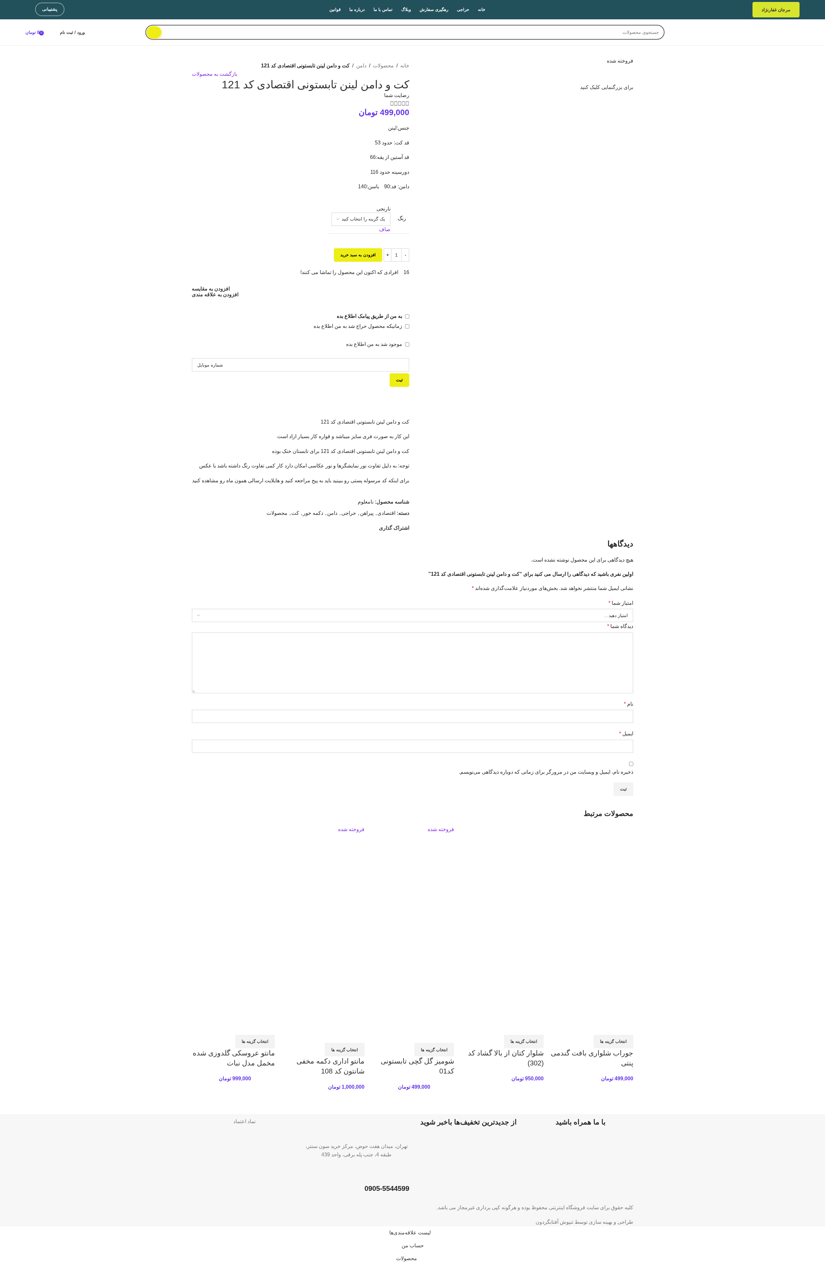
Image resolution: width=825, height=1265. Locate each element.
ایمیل (626, 733)
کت (295, 513)
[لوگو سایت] (761, 31)
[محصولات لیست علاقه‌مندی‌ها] (51, 32)
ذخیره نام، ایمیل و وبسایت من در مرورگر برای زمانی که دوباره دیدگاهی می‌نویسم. (546, 772)
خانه (404, 65)
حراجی (348, 513)
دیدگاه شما (620, 626)
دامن (361, 65)
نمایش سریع (608, 1027)
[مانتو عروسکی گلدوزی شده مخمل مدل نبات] (236, 873)
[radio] (361, 208)
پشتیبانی (49, 9)
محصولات (383, 65)
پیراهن (367, 513)
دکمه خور (313, 513)
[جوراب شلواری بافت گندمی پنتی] (594, 873)
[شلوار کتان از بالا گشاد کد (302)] (505, 873)
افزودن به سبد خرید (358, 254)
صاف (385, 229)
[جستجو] (154, 32)
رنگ (402, 218)
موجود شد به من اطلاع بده (374, 344)
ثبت (399, 380)
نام (628, 704)
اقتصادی (386, 513)
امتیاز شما (620, 603)
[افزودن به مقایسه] (625, 1027)
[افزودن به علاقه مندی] (590, 1027)
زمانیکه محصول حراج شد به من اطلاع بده (358, 326)
